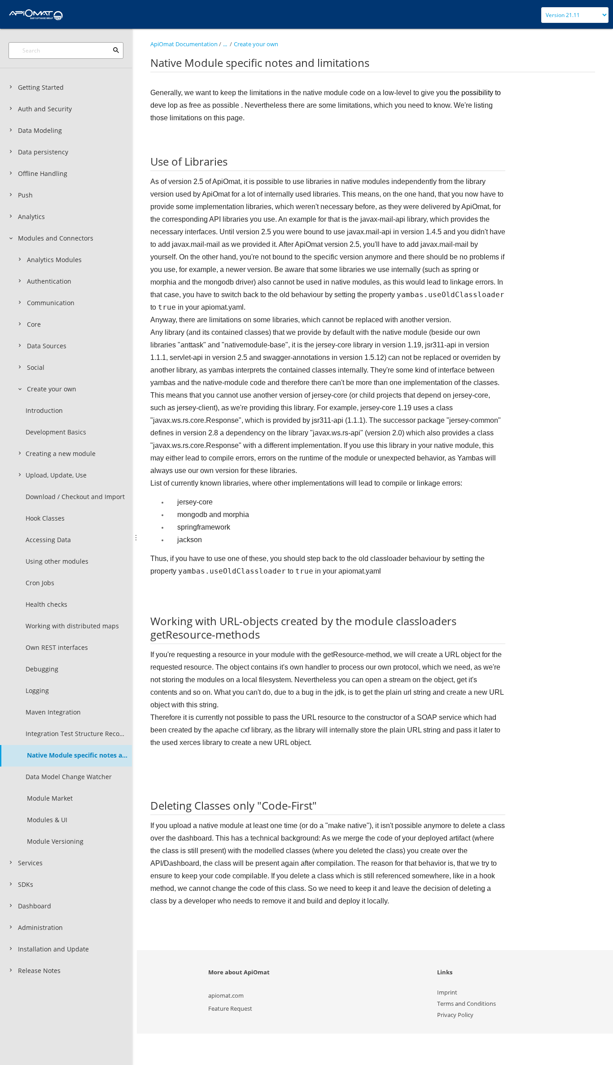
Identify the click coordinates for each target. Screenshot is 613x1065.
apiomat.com (226, 995)
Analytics (31, 216)
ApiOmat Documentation (184, 44)
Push (25, 195)
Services (30, 863)
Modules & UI (47, 819)
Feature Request (230, 1008)
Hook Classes (45, 518)
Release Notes (39, 970)
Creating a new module (61, 453)
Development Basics (56, 432)
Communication (50, 302)
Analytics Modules (54, 259)
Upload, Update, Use (56, 475)
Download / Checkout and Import (75, 496)
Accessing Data (48, 539)
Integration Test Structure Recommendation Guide (79, 733)
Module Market (50, 798)
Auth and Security (45, 109)
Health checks (46, 604)
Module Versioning (55, 841)
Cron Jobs (40, 583)
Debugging (42, 669)
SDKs (25, 884)
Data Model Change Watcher (69, 776)
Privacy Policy (455, 1015)
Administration (40, 927)
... (225, 44)
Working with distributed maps (72, 626)
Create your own (51, 389)
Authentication (49, 281)
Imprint (447, 992)
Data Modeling (40, 130)
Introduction (44, 410)
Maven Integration (53, 712)
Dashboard (34, 906)
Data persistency (43, 152)
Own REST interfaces (57, 647)
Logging (37, 690)
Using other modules (57, 561)
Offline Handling (42, 173)
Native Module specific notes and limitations (79, 755)
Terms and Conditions (466, 1003)
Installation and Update (53, 949)
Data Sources (46, 346)
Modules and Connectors (55, 238)
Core (34, 324)
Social (35, 367)
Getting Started (41, 87)
